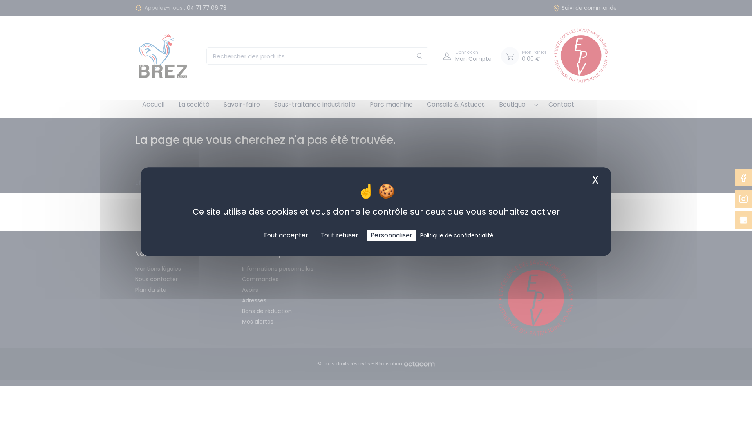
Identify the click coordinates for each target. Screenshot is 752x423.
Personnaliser (391, 235)
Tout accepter (285, 235)
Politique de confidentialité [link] (457, 235)
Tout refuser (339, 235)
